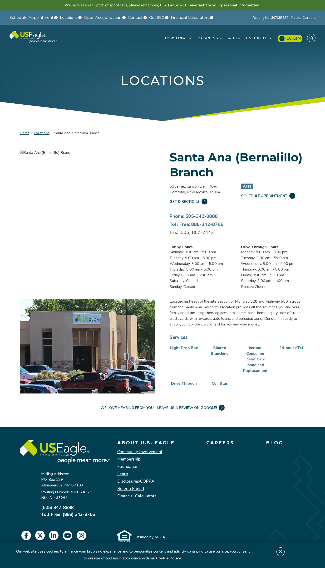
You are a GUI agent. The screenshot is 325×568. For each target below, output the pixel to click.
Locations (68, 17)
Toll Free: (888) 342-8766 (68, 514)
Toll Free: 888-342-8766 (196, 224)
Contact (135, 17)
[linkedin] (54, 535)
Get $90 (156, 17)
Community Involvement (139, 451)
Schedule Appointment (31, 17)
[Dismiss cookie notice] (280, 551)
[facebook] (26, 535)
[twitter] (40, 535)
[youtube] (67, 535)
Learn (122, 473)
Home (24, 133)
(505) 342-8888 (57, 507)
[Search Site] (311, 38)
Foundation (127, 466)
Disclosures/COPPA (135, 481)
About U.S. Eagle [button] (248, 38)
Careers (309, 17)
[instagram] (81, 535)
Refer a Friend (130, 488)
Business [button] (208, 38)
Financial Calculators (190, 17)
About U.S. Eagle (146, 443)
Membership (129, 459)
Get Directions (185, 201)
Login (293, 38)
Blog (274, 443)
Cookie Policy (168, 558)
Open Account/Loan (102, 17)
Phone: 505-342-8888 (194, 216)
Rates (295, 17)
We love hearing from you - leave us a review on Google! (158, 407)
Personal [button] (176, 38)
